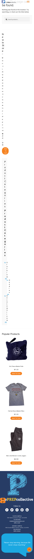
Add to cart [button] (5, 151)
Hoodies (9, 286)
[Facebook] (7, 509)
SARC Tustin (17, 522)
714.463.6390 (17, 519)
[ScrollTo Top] (29, 549)
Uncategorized (7, 308)
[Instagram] (17, 509)
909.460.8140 (17, 529)
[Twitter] (12, 509)
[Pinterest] (23, 509)
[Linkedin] (27, 509)
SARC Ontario (17, 531)
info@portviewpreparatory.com (17, 521)
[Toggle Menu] (28, 2)
